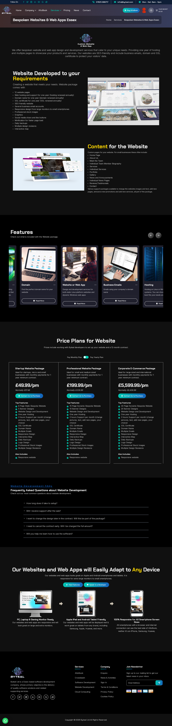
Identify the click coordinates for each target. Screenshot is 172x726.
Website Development (84, 687)
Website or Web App (74, 284)
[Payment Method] (128, 691)
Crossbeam (80, 678)
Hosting (149, 284)
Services (55, 10)
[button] (39, 300)
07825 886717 (102, 2)
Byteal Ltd (85, 720)
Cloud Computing (82, 692)
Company (29, 10)
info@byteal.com (125, 2)
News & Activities (108, 678)
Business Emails (113, 284)
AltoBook (42, 10)
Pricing (67, 10)
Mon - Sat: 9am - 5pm (151, 2)
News (76, 10)
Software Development (85, 682)
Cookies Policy (107, 696)
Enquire (104, 673)
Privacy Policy (107, 692)
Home (18, 10)
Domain (26, 284)
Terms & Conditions (109, 687)
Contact (87, 10)
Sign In (104, 682)
